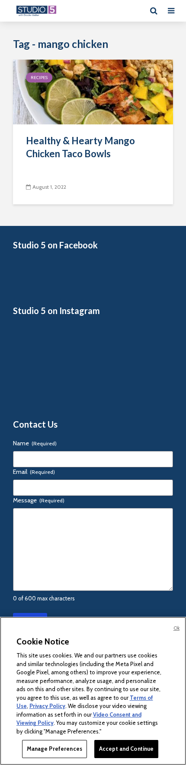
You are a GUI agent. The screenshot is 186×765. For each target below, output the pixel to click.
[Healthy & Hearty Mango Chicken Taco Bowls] (93, 91)
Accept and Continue (126, 748)
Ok (176, 628)
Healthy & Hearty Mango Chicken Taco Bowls (80, 147)
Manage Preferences (54, 748)
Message (38, 500)
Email (34, 472)
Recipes (39, 77)
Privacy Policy (47, 705)
